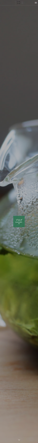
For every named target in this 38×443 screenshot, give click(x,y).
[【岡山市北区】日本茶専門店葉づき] (19, 2)
